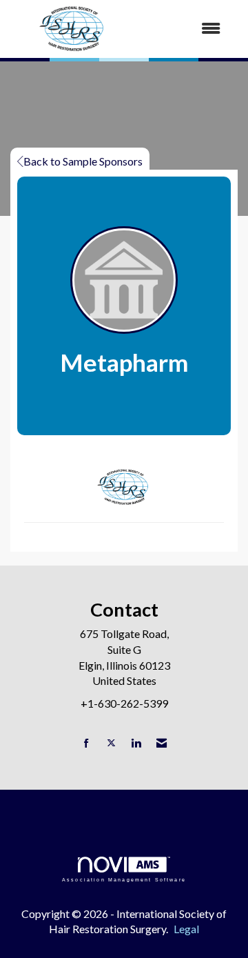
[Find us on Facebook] (86, 743)
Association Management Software (124, 879)
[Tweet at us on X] (111, 743)
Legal (186, 928)
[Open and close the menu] (185, 28)
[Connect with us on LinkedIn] (136, 743)
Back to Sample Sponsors (83, 161)
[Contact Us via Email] (161, 743)
